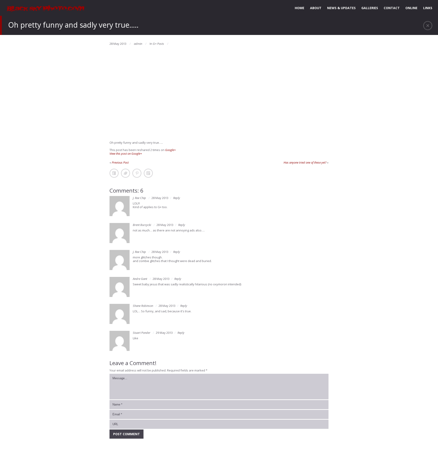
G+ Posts (158, 44)
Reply (176, 198)
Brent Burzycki (142, 225)
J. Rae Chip (139, 198)
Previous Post (120, 162)
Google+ (170, 150)
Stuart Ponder (141, 333)
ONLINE (411, 8)
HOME (299, 8)
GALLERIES (369, 8)
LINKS (427, 8)
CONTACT (392, 8)
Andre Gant (140, 279)
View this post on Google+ (126, 153)
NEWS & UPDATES (341, 8)
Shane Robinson (143, 306)
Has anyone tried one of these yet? (305, 162)
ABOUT (315, 8)
